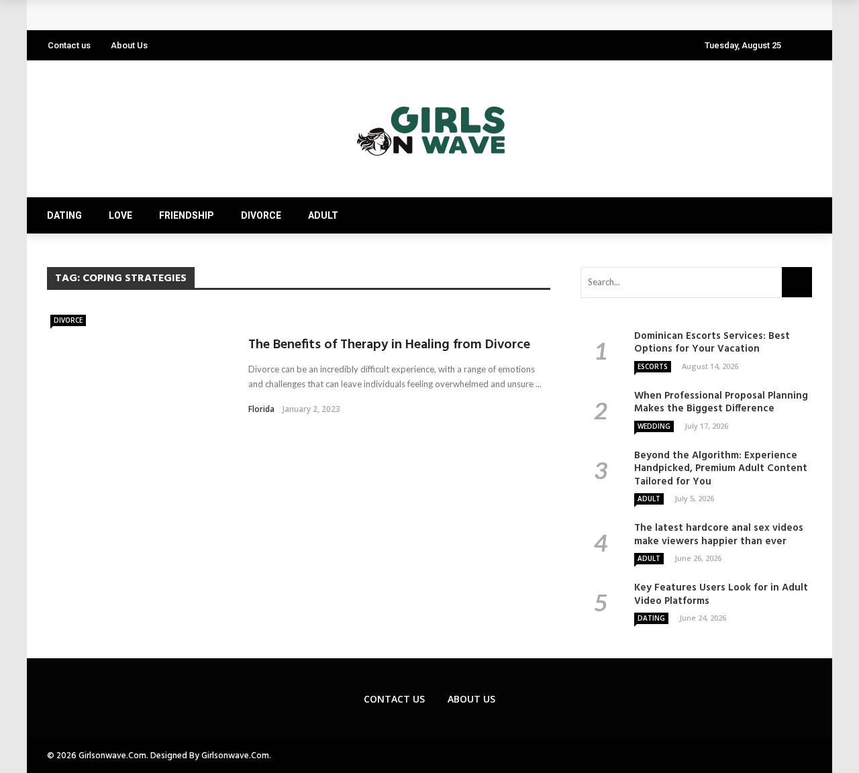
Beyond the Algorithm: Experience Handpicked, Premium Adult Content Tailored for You (720, 469)
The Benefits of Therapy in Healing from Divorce (389, 345)
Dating (64, 215)
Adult (323, 215)
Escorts (653, 366)
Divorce (261, 215)
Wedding (654, 426)
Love (120, 215)
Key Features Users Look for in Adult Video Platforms (188, 15)
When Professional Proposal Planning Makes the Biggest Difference (721, 402)
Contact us (69, 45)
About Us (129, 45)
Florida (261, 409)
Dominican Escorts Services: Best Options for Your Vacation (712, 343)
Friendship (186, 215)
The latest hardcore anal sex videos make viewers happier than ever (718, 535)
